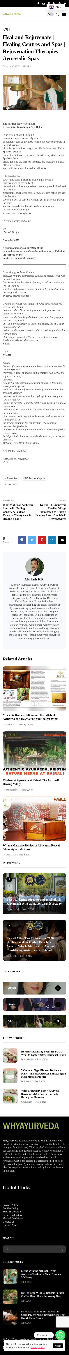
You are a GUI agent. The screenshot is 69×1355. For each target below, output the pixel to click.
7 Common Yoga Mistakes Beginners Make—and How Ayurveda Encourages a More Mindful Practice (43, 1073)
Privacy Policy (10, 1205)
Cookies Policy (10, 1208)
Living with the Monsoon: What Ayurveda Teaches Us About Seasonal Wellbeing (41, 1274)
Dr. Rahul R (11, 956)
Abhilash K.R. (34, 579)
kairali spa (12, 478)
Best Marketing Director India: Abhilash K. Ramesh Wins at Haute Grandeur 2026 (34, 901)
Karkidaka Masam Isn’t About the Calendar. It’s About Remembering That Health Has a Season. (43, 1315)
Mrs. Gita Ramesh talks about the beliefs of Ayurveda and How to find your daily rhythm (30, 717)
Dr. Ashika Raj (12, 909)
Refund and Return (12, 1215)
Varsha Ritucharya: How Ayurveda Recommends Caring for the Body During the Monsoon (40, 1094)
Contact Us (8, 1221)
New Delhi (12, 484)
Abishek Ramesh (10, 789)
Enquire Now (10, 1225)
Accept (58, 1346)
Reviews (6, 29)
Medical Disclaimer (13, 1218)
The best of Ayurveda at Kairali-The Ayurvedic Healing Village (31, 782)
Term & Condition (12, 1211)
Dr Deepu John (9, 854)
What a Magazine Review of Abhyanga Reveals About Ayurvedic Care (32, 847)
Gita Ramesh (26, 1102)
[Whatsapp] (60, 1335)
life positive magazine (35, 478)
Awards (10, 894)
